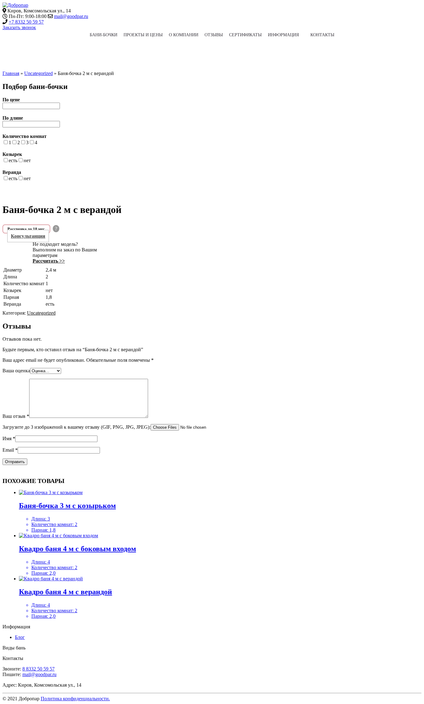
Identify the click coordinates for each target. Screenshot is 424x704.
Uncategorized (38, 73)
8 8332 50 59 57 (38, 668)
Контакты (322, 35)
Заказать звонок (19, 27)
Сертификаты (245, 35)
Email (10, 450)
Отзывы (214, 35)
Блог (20, 637)
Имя (8, 438)
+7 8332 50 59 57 (26, 21)
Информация (283, 35)
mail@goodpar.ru (71, 16)
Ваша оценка (16, 370)
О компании (183, 35)
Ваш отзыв (15, 416)
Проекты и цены (143, 35)
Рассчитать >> (49, 260)
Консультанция (28, 236)
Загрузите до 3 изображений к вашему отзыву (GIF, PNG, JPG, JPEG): (76, 427)
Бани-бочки (103, 35)
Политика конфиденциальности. (75, 698)
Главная (10, 73)
